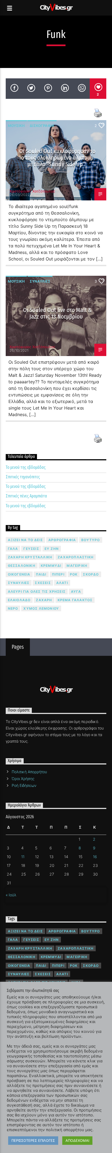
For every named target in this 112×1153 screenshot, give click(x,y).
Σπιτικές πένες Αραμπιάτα (26, 496)
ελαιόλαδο (19, 600)
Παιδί (41, 574)
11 (22, 856)
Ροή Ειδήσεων (24, 785)
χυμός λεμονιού (41, 608)
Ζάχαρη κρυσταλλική (30, 557)
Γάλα (13, 549)
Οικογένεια (19, 574)
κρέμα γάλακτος (75, 600)
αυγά (76, 591)
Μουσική (16, 125)
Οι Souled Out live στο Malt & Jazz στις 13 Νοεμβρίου (57, 313)
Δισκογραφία (42, 125)
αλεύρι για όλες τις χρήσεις (37, 591)
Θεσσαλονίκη (21, 566)
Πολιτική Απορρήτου (29, 771)
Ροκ (74, 574)
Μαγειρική (77, 566)
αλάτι (62, 583)
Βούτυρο (90, 540)
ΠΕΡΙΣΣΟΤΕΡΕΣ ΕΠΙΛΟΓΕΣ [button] (33, 1140)
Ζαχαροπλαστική (76, 557)
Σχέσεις (43, 583)
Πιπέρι (58, 574)
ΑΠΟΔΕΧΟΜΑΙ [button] (77, 1140)
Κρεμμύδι (51, 566)
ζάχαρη (44, 600)
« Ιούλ (11, 895)
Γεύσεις (31, 549)
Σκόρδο (91, 574)
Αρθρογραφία (62, 540)
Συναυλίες (40, 281)
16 (95, 856)
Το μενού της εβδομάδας (26, 467)
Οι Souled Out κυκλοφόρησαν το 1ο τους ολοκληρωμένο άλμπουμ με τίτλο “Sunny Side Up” (57, 157)
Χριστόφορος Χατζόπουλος (32, 191)
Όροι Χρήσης (23, 778)
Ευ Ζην (52, 549)
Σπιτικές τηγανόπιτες (23, 476)
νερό (13, 608)
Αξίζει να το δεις (25, 540)
